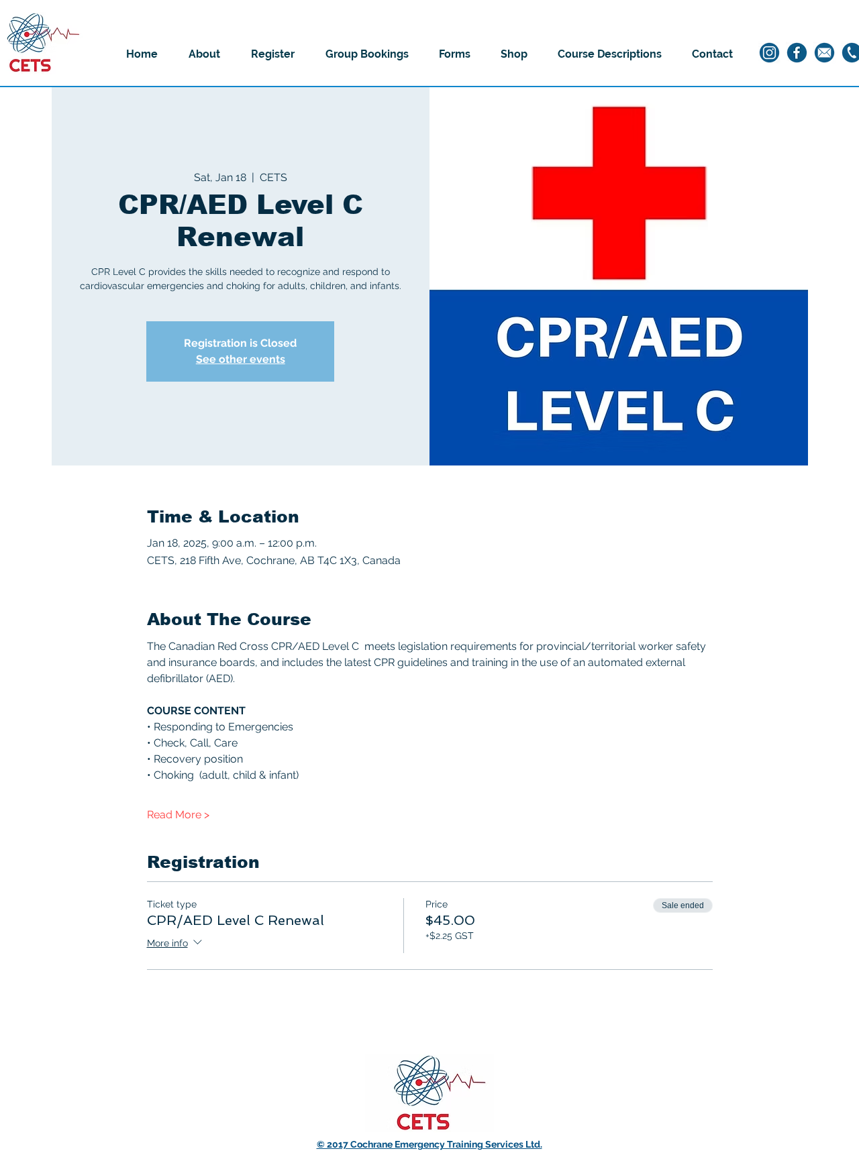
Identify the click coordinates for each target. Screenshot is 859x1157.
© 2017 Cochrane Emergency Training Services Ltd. (429, 1144)
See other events (240, 359)
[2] (797, 53)
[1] (769, 53)
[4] (824, 53)
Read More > (178, 814)
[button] (204, 54)
